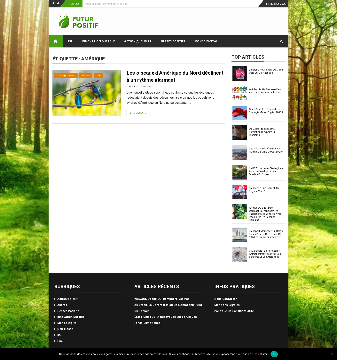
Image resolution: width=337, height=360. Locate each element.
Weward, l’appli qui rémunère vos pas (162, 299)
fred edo (131, 86)
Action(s (63, 299)
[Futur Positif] (56, 41)
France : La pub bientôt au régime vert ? (264, 190)
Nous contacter (225, 299)
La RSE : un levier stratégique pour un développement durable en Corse (266, 171)
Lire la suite (138, 112)
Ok (274, 354)
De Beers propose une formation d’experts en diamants (262, 131)
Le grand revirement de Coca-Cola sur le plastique (266, 71)
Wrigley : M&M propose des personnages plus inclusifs (265, 91)
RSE (70, 41)
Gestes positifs (173, 41)
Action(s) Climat (138, 41)
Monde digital (206, 41)
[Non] (332, 354)
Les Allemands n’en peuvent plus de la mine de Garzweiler (266, 150)
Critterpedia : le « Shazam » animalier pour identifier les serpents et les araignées (265, 253)
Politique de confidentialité (234, 311)
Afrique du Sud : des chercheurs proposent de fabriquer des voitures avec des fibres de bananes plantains (265, 213)
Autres (86, 75)
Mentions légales (227, 305)
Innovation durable (98, 41)
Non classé (65, 329)
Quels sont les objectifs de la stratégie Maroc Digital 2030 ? (267, 111)
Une (98, 75)
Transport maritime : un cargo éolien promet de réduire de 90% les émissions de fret (266, 234)
